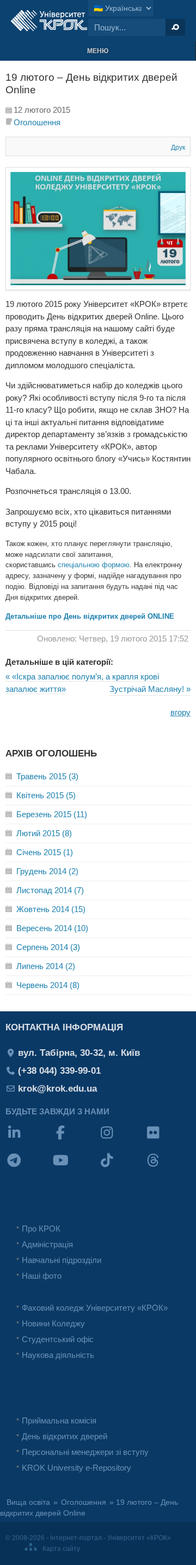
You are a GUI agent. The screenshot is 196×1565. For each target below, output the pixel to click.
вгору (180, 712)
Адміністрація (47, 1244)
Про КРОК (41, 1228)
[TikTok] (121, 1167)
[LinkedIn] (28, 1139)
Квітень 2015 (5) (46, 795)
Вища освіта (28, 1502)
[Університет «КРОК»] (49, 20)
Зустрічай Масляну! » (150, 689)
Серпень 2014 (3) (48, 947)
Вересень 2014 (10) (52, 928)
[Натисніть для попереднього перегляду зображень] (98, 287)
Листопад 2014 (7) (50, 890)
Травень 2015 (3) (47, 776)
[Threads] (167, 1167)
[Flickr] (167, 1139)
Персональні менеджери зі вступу (85, 1452)
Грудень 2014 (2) (47, 871)
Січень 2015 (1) (44, 852)
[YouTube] (75, 1167)
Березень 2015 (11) (51, 814)
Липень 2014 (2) (45, 966)
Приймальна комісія (59, 1420)
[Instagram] (121, 1139)
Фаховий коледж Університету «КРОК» (95, 1307)
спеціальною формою (94, 565)
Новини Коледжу (53, 1323)
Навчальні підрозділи (61, 1260)
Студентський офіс (58, 1339)
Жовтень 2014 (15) (50, 909)
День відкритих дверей (64, 1436)
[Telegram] (28, 1167)
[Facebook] (75, 1139)
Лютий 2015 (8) (44, 833)
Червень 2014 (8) (47, 985)
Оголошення (37, 122)
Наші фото (42, 1275)
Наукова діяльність (58, 1354)
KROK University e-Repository (76, 1467)
